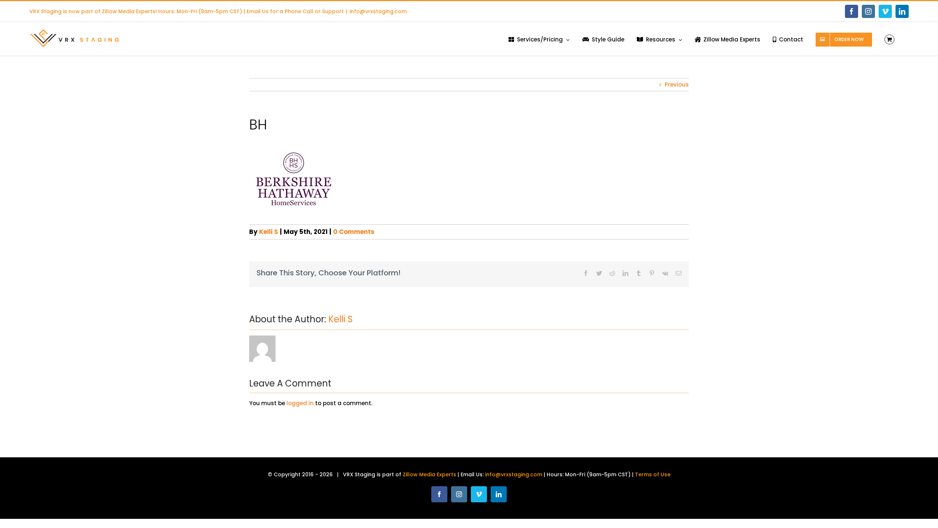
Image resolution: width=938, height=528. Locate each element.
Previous (677, 84)
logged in (300, 403)
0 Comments (353, 231)
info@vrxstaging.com (378, 11)
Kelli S (268, 231)
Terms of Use (653, 474)
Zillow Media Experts (128, 11)
